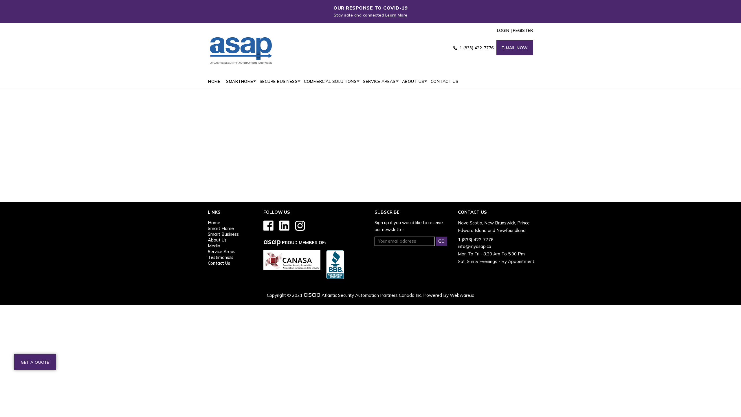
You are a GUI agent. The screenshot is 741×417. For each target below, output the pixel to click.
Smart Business (223, 234)
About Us (217, 240)
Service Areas (221, 251)
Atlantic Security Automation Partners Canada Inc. (363, 295)
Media (214, 245)
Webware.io (462, 295)
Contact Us (219, 263)
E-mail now (515, 47)
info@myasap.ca (474, 246)
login (503, 30)
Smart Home (221, 228)
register (523, 30)
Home (214, 222)
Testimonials (220, 257)
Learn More (396, 15)
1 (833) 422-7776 (476, 47)
